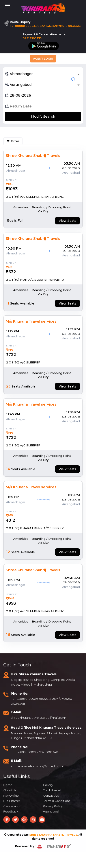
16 (8, 635)
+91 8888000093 (24, 752)
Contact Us (51, 795)
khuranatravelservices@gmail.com (37, 766)
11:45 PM (13, 414)
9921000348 (48, 752)
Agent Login (43, 58)
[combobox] (43, 73)
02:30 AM (72, 578)
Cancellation (12, 806)
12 (8, 552)
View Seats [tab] (67, 221)
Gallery (48, 785)
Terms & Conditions (56, 801)
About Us (9, 790)
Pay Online (11, 795)
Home (7, 785)
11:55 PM (12, 497)
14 (8, 469)
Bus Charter (11, 801)
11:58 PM (73, 412)
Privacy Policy (53, 806)
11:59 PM (73, 329)
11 (7, 303)
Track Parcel (52, 790)
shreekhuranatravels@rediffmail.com (38, 718)
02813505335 (32, 38)
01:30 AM (72, 246)
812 (11, 520)
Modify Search (43, 116)
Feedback (10, 811)
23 (8, 386)
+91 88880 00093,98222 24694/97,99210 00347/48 (46, 26)
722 (12, 354)
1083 (13, 188)
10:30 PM (14, 248)
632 (12, 271)
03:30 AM (72, 163)
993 (12, 603)
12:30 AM (13, 165)
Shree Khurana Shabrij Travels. (53, 834)
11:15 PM (12, 331)
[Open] (78, 74)
